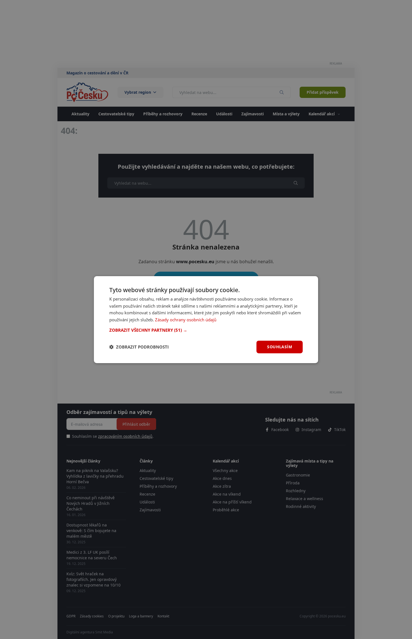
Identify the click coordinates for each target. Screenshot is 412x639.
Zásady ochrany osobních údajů (185, 319)
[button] (206, 330)
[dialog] (206, 319)
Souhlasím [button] (279, 346)
